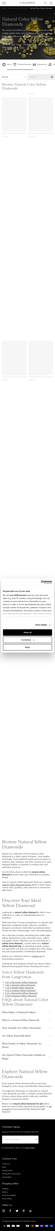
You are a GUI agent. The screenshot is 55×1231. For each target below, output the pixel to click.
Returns (5, 1192)
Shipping (5, 1189)
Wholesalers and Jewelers (11, 1174)
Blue (13, 44)
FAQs (4, 1167)
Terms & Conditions (9, 1195)
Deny (27, 647)
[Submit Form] (35, 1139)
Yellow (22, 48)
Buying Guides (7, 1170)
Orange (47, 44)
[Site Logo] (27, 2)
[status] (41, 77)
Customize (26, 640)
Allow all (28, 632)
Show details (41, 625)
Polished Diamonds (24, 64)
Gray (34, 44)
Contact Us (6, 1164)
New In (9, 64)
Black (8, 44)
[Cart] (51, 3)
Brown (19, 44)
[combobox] (45, 3)
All (4, 44)
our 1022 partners (18, 595)
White (16, 48)
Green (40, 44)
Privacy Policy (7, 1199)
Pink (4, 48)
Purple (9, 48)
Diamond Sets (42, 64)
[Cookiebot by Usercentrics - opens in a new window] (41, 582)
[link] (5, 1211)
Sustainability (7, 1177)
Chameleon (27, 44)
